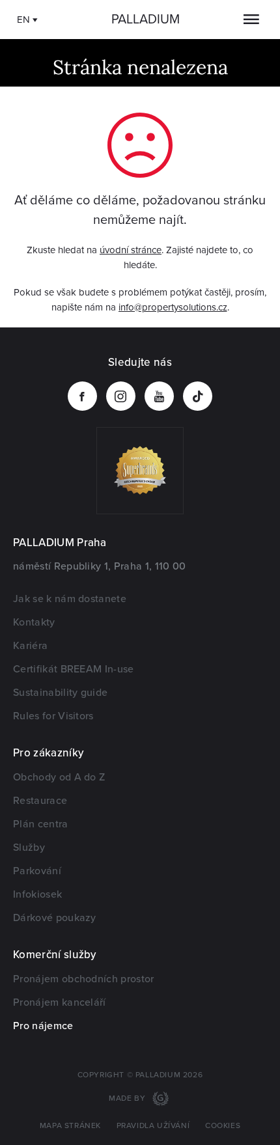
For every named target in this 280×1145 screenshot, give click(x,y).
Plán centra (40, 824)
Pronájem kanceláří (59, 1002)
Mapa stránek (70, 1126)
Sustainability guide (60, 692)
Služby (29, 847)
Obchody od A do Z (59, 777)
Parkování (37, 870)
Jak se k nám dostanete (69, 598)
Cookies (222, 1126)
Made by (128, 1098)
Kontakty (34, 622)
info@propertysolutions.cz (173, 307)
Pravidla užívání (153, 1126)
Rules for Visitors (53, 716)
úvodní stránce (130, 250)
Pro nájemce (43, 1025)
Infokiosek (37, 894)
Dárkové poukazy (54, 917)
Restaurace (40, 800)
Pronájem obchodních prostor (83, 979)
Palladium (145, 19)
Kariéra (30, 645)
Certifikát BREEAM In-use (73, 669)
